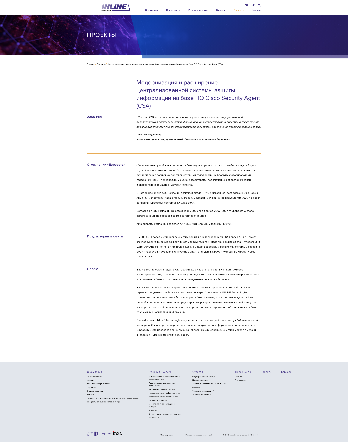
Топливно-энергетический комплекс (209, 384)
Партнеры (91, 387)
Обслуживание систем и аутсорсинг (165, 414)
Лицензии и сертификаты (98, 384)
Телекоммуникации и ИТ (203, 391)
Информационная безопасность (163, 397)
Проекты (239, 10)
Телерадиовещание (201, 394)
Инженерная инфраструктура (162, 389)
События (239, 376)
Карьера (256, 10)
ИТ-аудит (153, 410)
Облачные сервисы (158, 400)
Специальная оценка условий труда (103, 402)
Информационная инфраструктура (164, 393)
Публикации (240, 380)
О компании (151, 10)
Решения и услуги (198, 10)
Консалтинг (154, 417)
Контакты (91, 394)
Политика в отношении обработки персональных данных (113, 398)
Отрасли (220, 10)
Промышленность (200, 380)
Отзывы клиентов (95, 391)
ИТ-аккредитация (166, 435)
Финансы (196, 387)
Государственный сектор (203, 376)
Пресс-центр (173, 10)
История (90, 380)
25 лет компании (94, 376)
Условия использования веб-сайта (199, 435)
